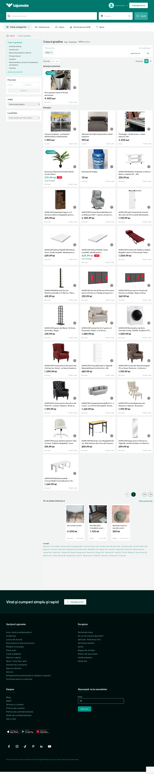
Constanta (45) (126, 546)
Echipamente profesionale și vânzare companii (28, 675)
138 (144, 494)
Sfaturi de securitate (88, 654)
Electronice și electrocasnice (20, 643)
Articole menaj (15, 46)
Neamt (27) (104, 549)
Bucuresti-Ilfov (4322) (51, 546)
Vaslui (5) (104, 555)
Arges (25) (119, 549)
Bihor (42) (143, 546)
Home (12, 36)
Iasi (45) (136, 546)
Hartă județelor (85, 657)
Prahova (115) (65, 546)
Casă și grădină (13, 654)
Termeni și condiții (15, 704)
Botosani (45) (115, 546)
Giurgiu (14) (99, 552)
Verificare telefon (86, 643)
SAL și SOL (11, 719)
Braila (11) (131, 552)
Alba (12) (118, 552)
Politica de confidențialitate (19, 712)
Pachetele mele (85, 632)
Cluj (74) (87, 546)
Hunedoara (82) (77, 546)
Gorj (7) (79, 555)
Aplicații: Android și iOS (89, 639)
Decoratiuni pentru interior (20, 53)
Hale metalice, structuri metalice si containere (23, 63)
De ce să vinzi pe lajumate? (91, 636)
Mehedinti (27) (93, 549)
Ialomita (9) (47, 555)
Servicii (9, 672)
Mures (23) (128, 549)
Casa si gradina (24, 36)
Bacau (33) (83, 549)
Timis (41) (54, 549)
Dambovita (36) (72, 549)
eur (57, 61)
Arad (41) (46, 549)
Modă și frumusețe (15, 646)
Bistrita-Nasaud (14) (78, 552)
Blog (8, 697)
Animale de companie (16, 664)
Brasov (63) (95, 546)
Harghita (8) (71, 555)
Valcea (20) (47, 552)
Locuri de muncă (14, 639)
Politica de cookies (15, 708)
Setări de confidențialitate (19, 715)
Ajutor (81, 646)
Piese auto (11, 650)
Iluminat (12, 68)
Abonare (85, 709)
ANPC (9, 701)
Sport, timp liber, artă (16, 661)
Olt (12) (124, 552)
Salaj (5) (97, 555)
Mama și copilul (13, 657)
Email (80, 697)
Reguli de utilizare (86, 650)
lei (53, 61)
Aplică (24, 90)
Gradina (12, 59)
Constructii (13, 50)
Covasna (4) (113, 555)
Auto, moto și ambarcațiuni (19, 632)
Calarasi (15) (65, 552)
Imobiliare (11, 636)
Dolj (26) (112, 549)
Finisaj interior (15, 56)
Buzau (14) (90, 552)
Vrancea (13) (109, 552)
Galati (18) (56, 552)
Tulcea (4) (122, 555)
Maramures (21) (138, 549)
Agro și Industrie (14, 668)
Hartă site (82, 661)
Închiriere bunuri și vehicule (19, 679)
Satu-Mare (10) (141, 552)
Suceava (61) (104, 546)
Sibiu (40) (62, 549)
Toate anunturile (146, 501)
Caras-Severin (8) (59, 555)
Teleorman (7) (88, 555)
